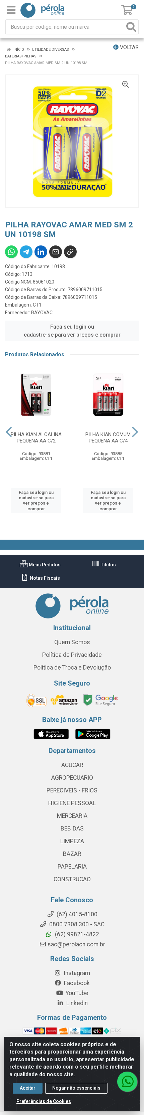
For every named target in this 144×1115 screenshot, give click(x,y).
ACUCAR (72, 765)
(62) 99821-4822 (76, 934)
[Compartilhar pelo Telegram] (26, 251)
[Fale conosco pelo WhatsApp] (127, 1082)
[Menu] (11, 10)
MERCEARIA (72, 815)
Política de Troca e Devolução (72, 667)
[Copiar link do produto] (70, 251)
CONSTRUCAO (72, 879)
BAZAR (72, 854)
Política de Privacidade (72, 655)
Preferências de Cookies (43, 1101)
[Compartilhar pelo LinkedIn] (40, 251)
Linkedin (76, 1003)
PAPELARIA (72, 866)
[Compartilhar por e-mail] (55, 251)
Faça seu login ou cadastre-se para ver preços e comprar (72, 331)
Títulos (108, 564)
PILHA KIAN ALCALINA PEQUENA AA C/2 (36, 437)
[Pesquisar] (131, 27)
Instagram (76, 973)
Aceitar (27, 1088)
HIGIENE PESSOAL (72, 803)
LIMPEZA (72, 841)
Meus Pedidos (44, 564)
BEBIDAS (72, 828)
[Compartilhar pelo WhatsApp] (11, 251)
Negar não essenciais (76, 1088)
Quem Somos (72, 642)
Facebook (76, 983)
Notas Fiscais (44, 578)
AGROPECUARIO (72, 777)
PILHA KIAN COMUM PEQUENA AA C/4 (108, 437)
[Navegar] (9, 432)
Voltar (129, 47)
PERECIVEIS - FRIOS (72, 790)
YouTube (76, 993)
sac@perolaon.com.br (76, 944)
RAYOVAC (42, 312)
